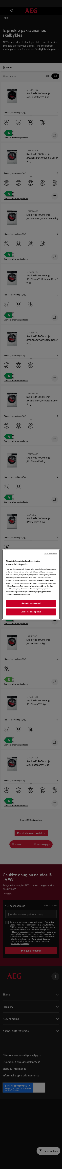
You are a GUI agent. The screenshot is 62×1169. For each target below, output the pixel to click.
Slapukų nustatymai (31, 603)
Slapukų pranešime (43, 591)
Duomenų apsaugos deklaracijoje (18, 594)
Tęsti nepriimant (50, 554)
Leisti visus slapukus (31, 612)
